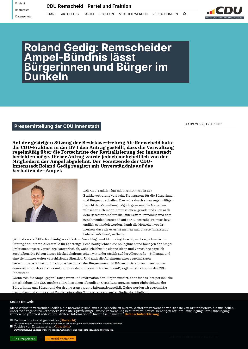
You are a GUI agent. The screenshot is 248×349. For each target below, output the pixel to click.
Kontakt (20, 3)
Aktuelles (70, 13)
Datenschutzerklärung (142, 314)
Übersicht (68, 320)
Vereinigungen (165, 13)
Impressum (22, 9)
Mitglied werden (133, 13)
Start (51, 13)
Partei (89, 13)
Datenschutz (23, 16)
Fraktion (106, 13)
